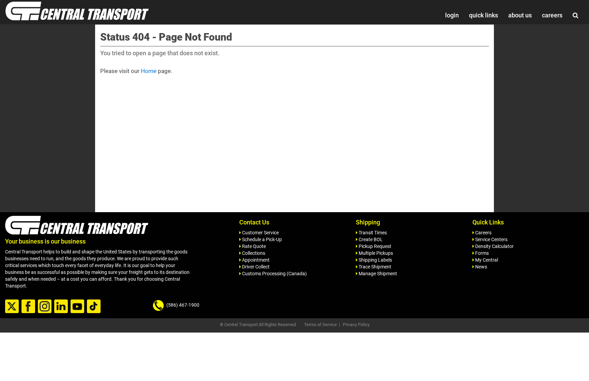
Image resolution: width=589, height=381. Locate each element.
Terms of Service (320, 324)
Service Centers (491, 239)
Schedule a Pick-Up (261, 239)
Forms (481, 253)
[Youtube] (78, 306)
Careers (483, 232)
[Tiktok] (94, 306)
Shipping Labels (375, 260)
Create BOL (370, 239)
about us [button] (520, 15)
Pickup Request (374, 246)
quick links (483, 15)
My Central (486, 260)
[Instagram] (45, 306)
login (452, 15)
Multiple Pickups (375, 253)
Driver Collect (255, 266)
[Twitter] (12, 306)
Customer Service (260, 232)
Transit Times (372, 232)
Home (148, 71)
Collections (253, 253)
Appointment (255, 260)
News (480, 266)
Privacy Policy (356, 324)
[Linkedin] (62, 306)
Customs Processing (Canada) (274, 273)
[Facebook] (29, 306)
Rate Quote (253, 246)
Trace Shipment (374, 266)
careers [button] (552, 15)
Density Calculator (494, 246)
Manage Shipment (377, 273)
